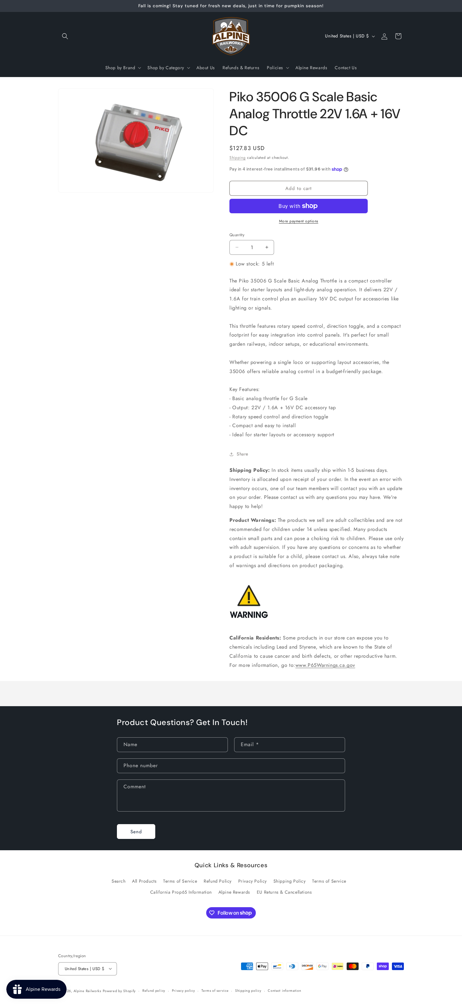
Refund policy (153, 990)
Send (136, 831)
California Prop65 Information (181, 892)
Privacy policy (183, 990)
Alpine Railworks (87, 990)
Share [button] (242, 454)
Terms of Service (180, 881)
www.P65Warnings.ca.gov (325, 665)
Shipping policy (248, 990)
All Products (144, 881)
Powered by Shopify (119, 990)
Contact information (284, 990)
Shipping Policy (289, 881)
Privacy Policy (252, 881)
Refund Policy (218, 881)
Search (119, 881)
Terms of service (214, 990)
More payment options (298, 221)
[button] (65, 36)
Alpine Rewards (234, 892)
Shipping (237, 157)
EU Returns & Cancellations (284, 892)
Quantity (237, 235)
